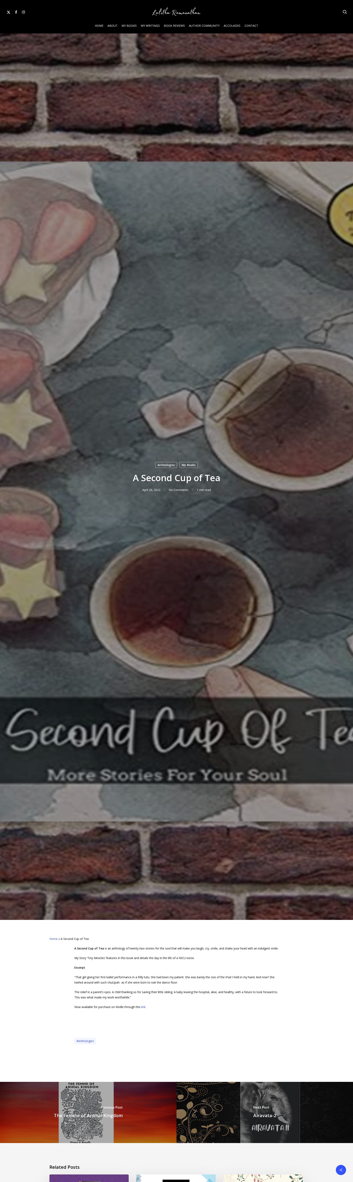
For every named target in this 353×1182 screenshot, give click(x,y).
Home (53, 939)
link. (143, 1007)
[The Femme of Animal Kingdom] (88, 1112)
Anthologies (166, 465)
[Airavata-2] (264, 1112)
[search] (344, 12)
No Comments (178, 490)
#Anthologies (85, 1041)
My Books (188, 465)
